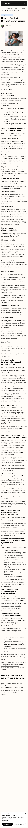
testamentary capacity (16, 484)
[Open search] (24, 3)
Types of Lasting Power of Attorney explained (13, 690)
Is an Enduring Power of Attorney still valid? (12, 687)
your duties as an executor (14, 69)
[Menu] (3, 3)
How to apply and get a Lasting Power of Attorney (11, 693)
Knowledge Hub (9, 8)
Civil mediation (5, 320)
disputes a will (13, 410)
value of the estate (18, 143)
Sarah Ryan (8, 25)
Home (2, 8)
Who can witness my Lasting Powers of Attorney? (11, 684)
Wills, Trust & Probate (20, 8)
